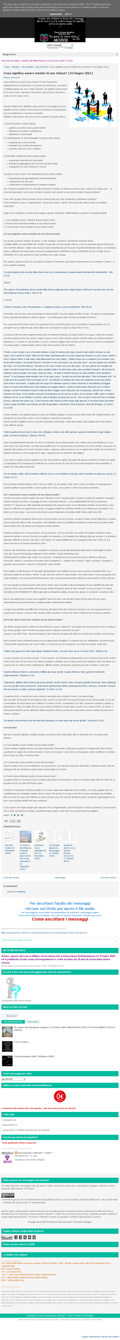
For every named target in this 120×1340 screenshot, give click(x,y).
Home (7, 67)
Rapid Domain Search (93, 1319)
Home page (60, 877)
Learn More (55, 14)
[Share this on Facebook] (11, 815)
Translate (68, 48)
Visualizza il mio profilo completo (30, 1160)
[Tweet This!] (14, 815)
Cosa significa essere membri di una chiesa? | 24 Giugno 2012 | (48, 73)
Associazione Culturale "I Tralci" (58, 1315)
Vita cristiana (28, 67)
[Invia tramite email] (10, 821)
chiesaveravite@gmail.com (94, 1291)
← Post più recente (10, 877)
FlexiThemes (31, 1319)
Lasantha (55, 1319)
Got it (68, 14)
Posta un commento (16, 891)
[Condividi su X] (16, 821)
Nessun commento (12, 77)
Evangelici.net (9, 1120)
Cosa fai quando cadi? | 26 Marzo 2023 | (34, 1056)
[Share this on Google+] (18, 815)
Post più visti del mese (13, 1022)
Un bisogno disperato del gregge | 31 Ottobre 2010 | (54, 850)
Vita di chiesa (41, 67)
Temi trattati (33, 1022)
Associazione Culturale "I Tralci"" (35, 1153)
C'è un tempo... (22, 1042)
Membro (16, 67)
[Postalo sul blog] (13, 821)
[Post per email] (6, 821)
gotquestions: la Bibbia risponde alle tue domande (26, 1130)
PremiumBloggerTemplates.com (72, 1319)
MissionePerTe (10, 1125)
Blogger (87, 1222)
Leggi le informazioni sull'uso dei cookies (100, 1336)
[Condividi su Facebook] (19, 821)
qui (11, 1305)
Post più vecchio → (110, 877)
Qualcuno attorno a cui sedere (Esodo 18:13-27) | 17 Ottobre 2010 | (69, 853)
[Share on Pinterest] (22, 815)
